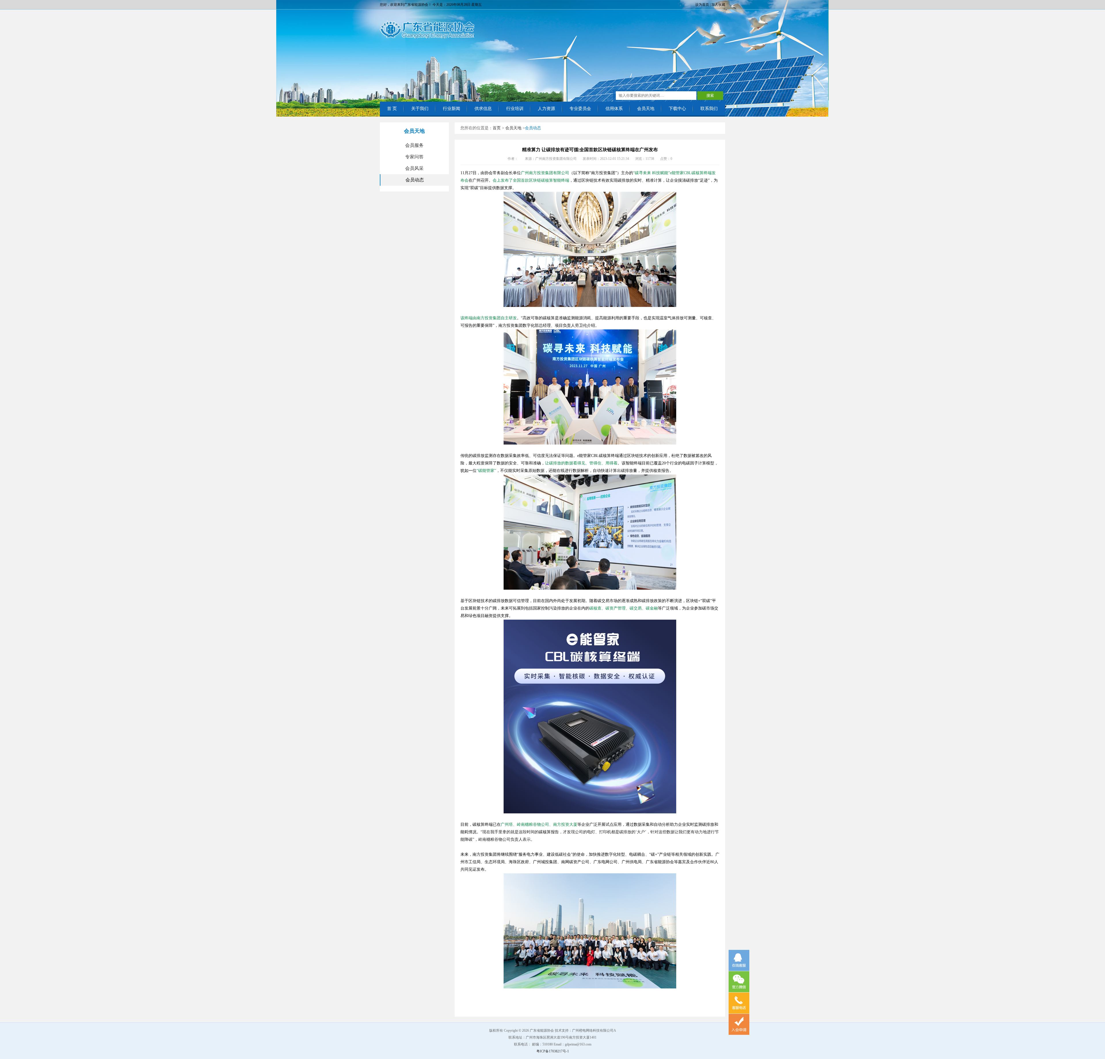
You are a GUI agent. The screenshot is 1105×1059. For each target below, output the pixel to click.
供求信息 (483, 108)
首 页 (392, 108)
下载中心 (677, 108)
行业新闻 (451, 108)
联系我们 (709, 108)
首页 (497, 128)
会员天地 (645, 108)
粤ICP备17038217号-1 (552, 1051)
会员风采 (414, 168)
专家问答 (414, 156)
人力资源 (546, 108)
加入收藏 (718, 5)
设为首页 (702, 5)
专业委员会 (580, 108)
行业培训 (514, 108)
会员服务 (414, 145)
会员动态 (414, 179)
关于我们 (419, 108)
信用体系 (614, 108)
